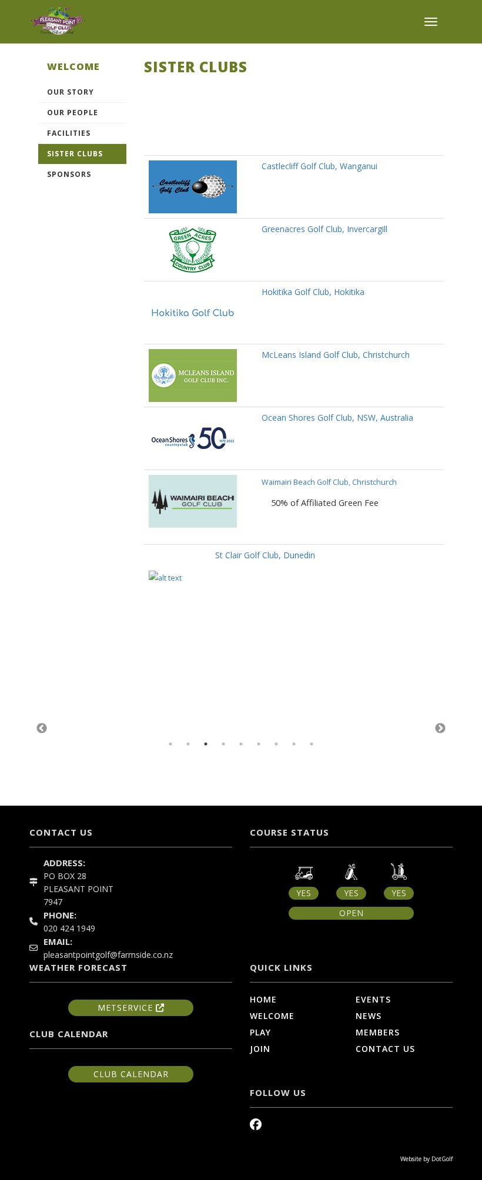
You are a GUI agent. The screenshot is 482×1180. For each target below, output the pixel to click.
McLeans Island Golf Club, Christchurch (336, 354)
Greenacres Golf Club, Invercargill (324, 228)
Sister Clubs (75, 154)
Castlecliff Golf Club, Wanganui (319, 166)
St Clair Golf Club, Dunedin (269, 555)
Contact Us (385, 1048)
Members (378, 1032)
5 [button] (241, 744)
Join (260, 1048)
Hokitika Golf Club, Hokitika (313, 291)
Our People (72, 113)
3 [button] (206, 744)
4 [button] (223, 744)
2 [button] (188, 744)
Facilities (69, 133)
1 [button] (170, 744)
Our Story (70, 92)
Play (260, 1032)
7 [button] (276, 744)
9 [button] (311, 744)
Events (373, 999)
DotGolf (442, 1159)
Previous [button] (42, 729)
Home (263, 999)
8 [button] (294, 744)
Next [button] (440, 729)
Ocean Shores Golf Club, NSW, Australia (337, 417)
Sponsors (69, 174)
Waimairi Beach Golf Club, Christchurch (329, 482)
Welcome (272, 1015)
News (368, 1015)
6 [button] (259, 744)
